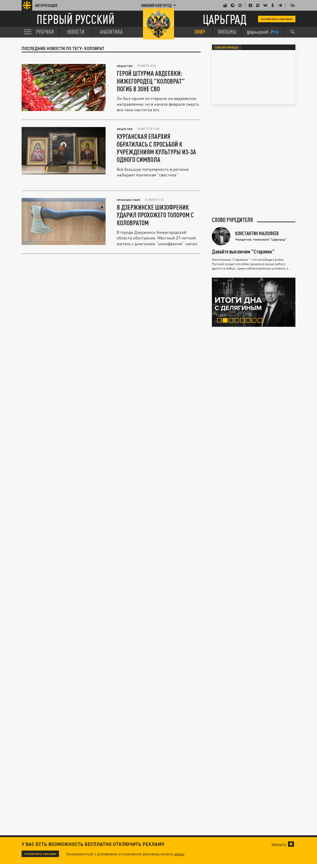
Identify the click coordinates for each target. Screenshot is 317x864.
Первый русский (75, 19)
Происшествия (128, 199)
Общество (125, 65)
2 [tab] (226, 321)
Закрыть (278, 844)
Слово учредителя (232, 220)
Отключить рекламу (277, 19)
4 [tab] (238, 321)
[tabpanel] (253, 302)
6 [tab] (249, 321)
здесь (179, 853)
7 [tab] (255, 321)
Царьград (224, 19)
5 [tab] (244, 321)
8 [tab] (261, 321)
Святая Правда (226, 47)
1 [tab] (220, 321)
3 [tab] (232, 321)
